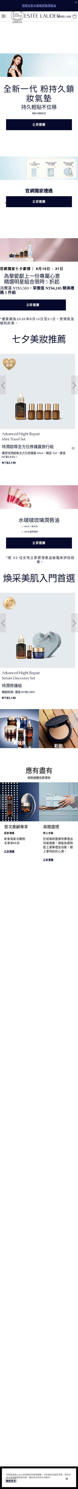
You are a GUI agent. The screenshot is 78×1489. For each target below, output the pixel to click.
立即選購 (38, 125)
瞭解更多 (11, 1480)
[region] (39, 1477)
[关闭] (67, 1479)
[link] (37, 391)
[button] (2, 385)
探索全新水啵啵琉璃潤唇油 (39, 6)
